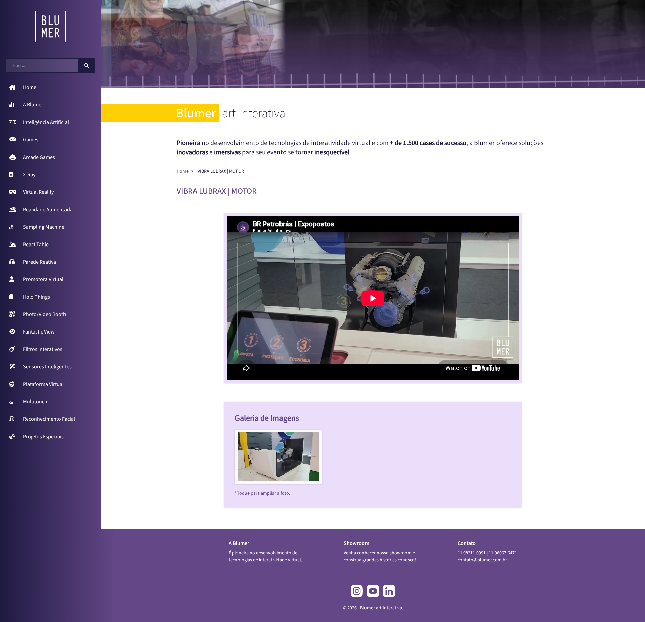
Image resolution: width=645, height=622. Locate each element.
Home (183, 171)
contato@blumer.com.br (482, 560)
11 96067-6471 (503, 553)
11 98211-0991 (472, 553)
